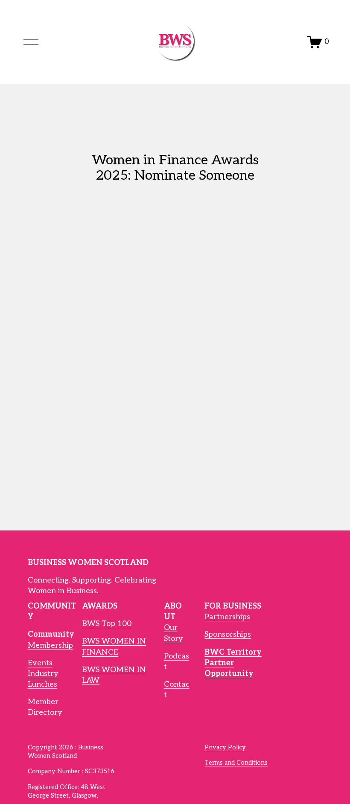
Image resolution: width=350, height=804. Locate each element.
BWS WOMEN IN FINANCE (114, 646)
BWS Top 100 (106, 623)
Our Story (173, 633)
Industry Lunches (43, 679)
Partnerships (227, 616)
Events (40, 662)
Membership (50, 645)
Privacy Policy (225, 747)
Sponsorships (227, 634)
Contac (177, 684)
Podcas (176, 656)
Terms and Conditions (236, 762)
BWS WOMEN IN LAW (114, 675)
